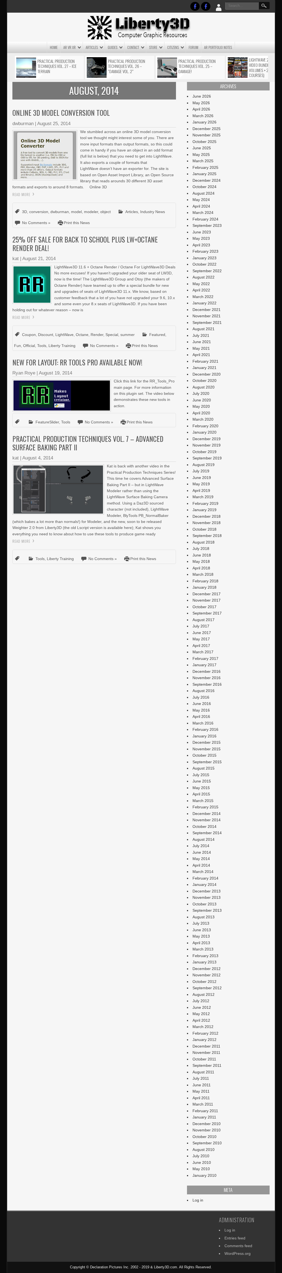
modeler (91, 212)
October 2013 (204, 904)
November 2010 (206, 1130)
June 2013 (201, 930)
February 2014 (205, 878)
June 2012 (201, 1007)
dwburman (23, 123)
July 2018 (200, 548)
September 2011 (206, 1065)
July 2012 (200, 1001)
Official (29, 345)
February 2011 (205, 1111)
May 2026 (201, 103)
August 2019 (203, 464)
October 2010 (204, 1136)
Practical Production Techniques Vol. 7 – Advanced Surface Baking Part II (87, 443)
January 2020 (204, 432)
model (76, 212)
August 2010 (203, 1149)
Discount (45, 334)
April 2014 (201, 865)
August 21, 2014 (39, 258)
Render (97, 334)
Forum (193, 47)
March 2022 (202, 296)
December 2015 (206, 742)
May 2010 (201, 1169)
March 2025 (202, 161)
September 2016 (207, 684)
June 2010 (201, 1162)
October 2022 (204, 264)
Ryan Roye (23, 373)
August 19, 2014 (55, 373)
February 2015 (205, 807)
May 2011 (201, 1091)
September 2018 (207, 535)
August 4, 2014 (37, 458)
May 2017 (201, 639)
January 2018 (204, 587)
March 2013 (202, 949)
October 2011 (204, 1059)
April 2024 (201, 206)
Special (111, 334)
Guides (112, 47)
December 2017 (206, 594)
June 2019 (201, 477)
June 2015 (201, 781)
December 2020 (206, 374)
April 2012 (201, 1020)
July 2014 (200, 846)
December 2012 (206, 968)
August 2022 (203, 277)
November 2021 (206, 316)
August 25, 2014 (53, 123)
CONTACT (133, 47)
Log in (197, 1200)
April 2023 (201, 245)
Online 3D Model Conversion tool (61, 113)
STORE (153, 47)
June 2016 (201, 703)
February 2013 (205, 956)
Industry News (152, 212)
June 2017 (201, 632)
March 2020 (202, 419)
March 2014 (202, 871)
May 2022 (201, 284)
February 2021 (205, 361)
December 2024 (206, 180)
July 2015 (200, 775)
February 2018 (205, 581)
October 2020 (204, 380)
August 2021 (203, 329)
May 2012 (201, 1014)
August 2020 (203, 387)
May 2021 (201, 348)
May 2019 (201, 484)
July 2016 (200, 697)
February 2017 (205, 658)
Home (54, 47)
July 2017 (200, 626)
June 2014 (201, 852)
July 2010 (200, 1156)
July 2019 (200, 471)
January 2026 (204, 122)
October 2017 (204, 607)
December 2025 (206, 128)
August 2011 (203, 1072)
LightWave (64, 334)
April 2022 (201, 290)
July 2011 (200, 1078)
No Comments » (36, 223)
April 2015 (201, 794)
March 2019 (202, 497)
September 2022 (207, 271)
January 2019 (204, 510)
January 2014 (204, 884)
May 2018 (201, 561)
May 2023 (201, 238)
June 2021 (201, 342)
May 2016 (201, 710)
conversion (38, 212)
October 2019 (204, 452)
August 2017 (203, 620)
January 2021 (204, 367)
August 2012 (203, 994)
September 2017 (207, 613)
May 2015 (201, 788)
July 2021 (200, 335)
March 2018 (202, 574)
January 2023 (204, 258)
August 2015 (203, 768)
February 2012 (205, 1033)
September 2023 (207, 225)
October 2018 (204, 529)
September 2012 (207, 988)
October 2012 (204, 981)
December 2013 (206, 891)
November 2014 (206, 820)
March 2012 (202, 1026)
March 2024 (202, 212)
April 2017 (201, 645)
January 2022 (204, 303)
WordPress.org (237, 1253)
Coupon (29, 334)
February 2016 (205, 729)
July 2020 (200, 393)
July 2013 (200, 923)
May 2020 (201, 406)
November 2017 (206, 600)
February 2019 (205, 503)
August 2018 (203, 542)
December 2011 (206, 1046)
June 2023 (201, 232)
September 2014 (207, 833)
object (105, 212)
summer (127, 334)
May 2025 (201, 154)
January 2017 (204, 665)
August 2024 (203, 193)
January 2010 (204, 1175)
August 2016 (203, 690)
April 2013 (201, 943)
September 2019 (207, 458)
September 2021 (207, 322)
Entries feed (234, 1238)
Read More (21, 194)
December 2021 (206, 309)
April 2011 (201, 1098)
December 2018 (206, 516)
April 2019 (201, 490)
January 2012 (204, 1039)
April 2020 (201, 413)
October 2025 (204, 141)
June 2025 (201, 148)
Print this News (77, 223)
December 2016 (206, 671)
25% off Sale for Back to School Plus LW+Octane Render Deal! (85, 243)
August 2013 (203, 917)
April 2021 (201, 354)
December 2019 (206, 439)
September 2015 (207, 762)
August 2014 (203, 839)
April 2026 (201, 109)
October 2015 (204, 755)
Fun (17, 345)
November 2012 (206, 975)
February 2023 (205, 251)
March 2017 (202, 652)
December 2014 (206, 813)
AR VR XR (69, 47)
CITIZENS (173, 47)
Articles (92, 47)
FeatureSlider (47, 422)
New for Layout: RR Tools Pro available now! (77, 362)
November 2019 (206, 445)
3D (24, 212)
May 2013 (201, 936)
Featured (157, 334)
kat (15, 258)
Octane (82, 334)
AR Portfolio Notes (218, 47)
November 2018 (206, 522)
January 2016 (204, 736)
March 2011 (202, 1104)
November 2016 (206, 678)
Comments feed (238, 1246)
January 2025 (204, 174)
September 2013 (207, 910)
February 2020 (205, 426)
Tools (41, 345)
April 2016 (201, 716)
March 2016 (202, 723)
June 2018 (201, 555)
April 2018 (201, 568)
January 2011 (204, 1117)
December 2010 (206, 1124)
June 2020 (201, 400)
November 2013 (206, 897)
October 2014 (204, 826)
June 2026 (201, 96)
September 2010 (207, 1143)
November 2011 (206, 1052)
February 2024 (205, 219)
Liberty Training (61, 345)
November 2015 (206, 749)
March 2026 (202, 116)
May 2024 (201, 199)
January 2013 (204, 962)
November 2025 (206, 135)
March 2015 (202, 800)
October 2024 (204, 186)
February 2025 (205, 167)
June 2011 (201, 1085)
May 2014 (201, 858)
